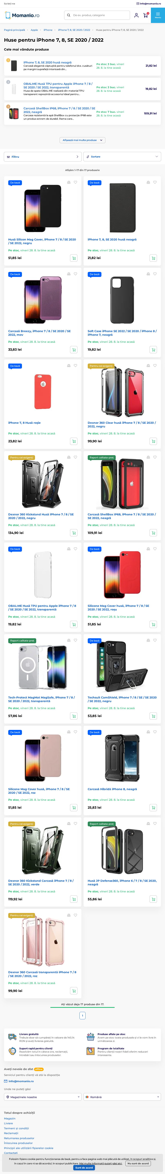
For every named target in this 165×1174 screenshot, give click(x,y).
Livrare (8, 1123)
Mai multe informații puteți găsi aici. (100, 1163)
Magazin (9, 1118)
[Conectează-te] (136, 15)
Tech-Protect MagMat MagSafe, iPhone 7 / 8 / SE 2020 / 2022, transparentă (41, 699)
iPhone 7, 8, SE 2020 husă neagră (48, 62)
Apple (34, 29)
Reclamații (11, 1133)
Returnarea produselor (19, 1138)
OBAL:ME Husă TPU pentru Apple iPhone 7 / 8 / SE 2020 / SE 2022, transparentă (58, 85)
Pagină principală (14, 29)
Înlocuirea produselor (18, 1143)
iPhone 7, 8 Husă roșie (24, 423)
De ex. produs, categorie (89, 15)
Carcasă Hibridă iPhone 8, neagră (112, 789)
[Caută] (68, 15)
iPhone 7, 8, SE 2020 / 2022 (74, 29)
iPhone (48, 29)
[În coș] (73, 258)
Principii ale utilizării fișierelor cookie (28, 1148)
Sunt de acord (84, 1167)
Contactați (11, 1152)
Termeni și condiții (16, 1128)
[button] (158, 15)
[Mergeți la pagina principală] (22, 15)
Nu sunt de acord (138, 1163)
